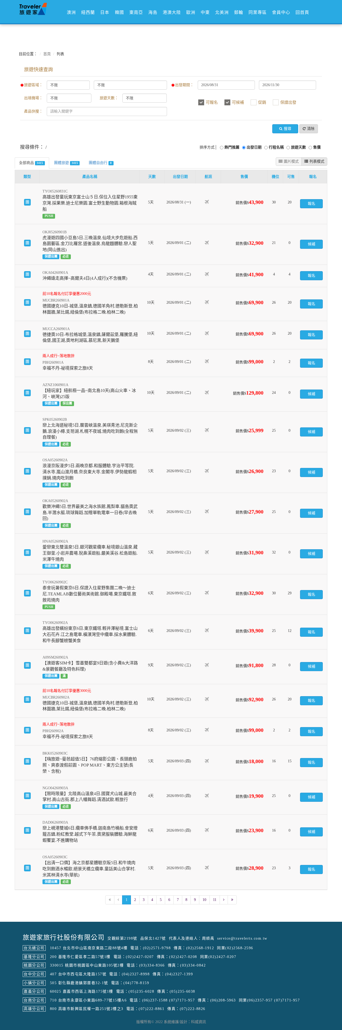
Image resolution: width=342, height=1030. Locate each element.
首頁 (47, 54)
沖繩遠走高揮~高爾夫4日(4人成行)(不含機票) (84, 278)
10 (204, 900)
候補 (311, 244)
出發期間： (184, 85)
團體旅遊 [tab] (66, 163)
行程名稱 (276, 147)
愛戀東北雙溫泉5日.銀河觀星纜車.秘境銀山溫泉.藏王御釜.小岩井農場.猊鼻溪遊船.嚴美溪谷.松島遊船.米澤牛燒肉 (90, 553)
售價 (317, 147)
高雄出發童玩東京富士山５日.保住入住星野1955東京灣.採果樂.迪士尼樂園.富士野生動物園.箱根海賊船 (90, 203)
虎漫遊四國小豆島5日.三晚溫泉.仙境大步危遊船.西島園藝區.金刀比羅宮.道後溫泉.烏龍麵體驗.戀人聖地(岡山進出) (90, 243)
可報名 (212, 102)
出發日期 (254, 147)
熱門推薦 (231, 147)
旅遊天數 (298, 147)
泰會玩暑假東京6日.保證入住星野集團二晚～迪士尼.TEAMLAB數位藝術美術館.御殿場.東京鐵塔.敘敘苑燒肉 (89, 594)
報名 (311, 204)
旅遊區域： (33, 85)
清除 (310, 129)
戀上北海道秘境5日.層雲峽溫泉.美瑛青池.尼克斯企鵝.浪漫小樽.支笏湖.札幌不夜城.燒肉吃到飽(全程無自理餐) (90, 431)
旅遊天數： (109, 98)
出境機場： (33, 98)
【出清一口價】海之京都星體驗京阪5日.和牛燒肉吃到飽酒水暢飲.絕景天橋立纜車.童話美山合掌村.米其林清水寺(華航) (88, 868)
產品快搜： (33, 111)
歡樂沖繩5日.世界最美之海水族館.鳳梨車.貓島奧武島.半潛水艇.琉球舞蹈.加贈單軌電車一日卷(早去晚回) (90, 512)
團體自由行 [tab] (100, 163)
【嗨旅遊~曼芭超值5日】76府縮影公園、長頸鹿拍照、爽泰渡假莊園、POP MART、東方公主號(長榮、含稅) (89, 765)
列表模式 (316, 161)
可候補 (238, 102)
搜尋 (287, 129)
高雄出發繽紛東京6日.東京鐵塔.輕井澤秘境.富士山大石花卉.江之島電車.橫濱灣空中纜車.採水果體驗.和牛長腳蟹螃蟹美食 (90, 634)
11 (214, 900)
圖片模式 (291, 161)
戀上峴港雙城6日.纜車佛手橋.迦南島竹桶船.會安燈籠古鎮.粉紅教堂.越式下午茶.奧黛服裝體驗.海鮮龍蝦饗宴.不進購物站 (90, 834)
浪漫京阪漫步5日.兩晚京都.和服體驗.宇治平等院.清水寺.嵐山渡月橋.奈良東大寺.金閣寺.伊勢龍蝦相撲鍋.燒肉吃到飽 (89, 471)
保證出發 (288, 102)
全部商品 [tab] (31, 163)
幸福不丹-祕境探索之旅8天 (67, 368)
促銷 (262, 102)
